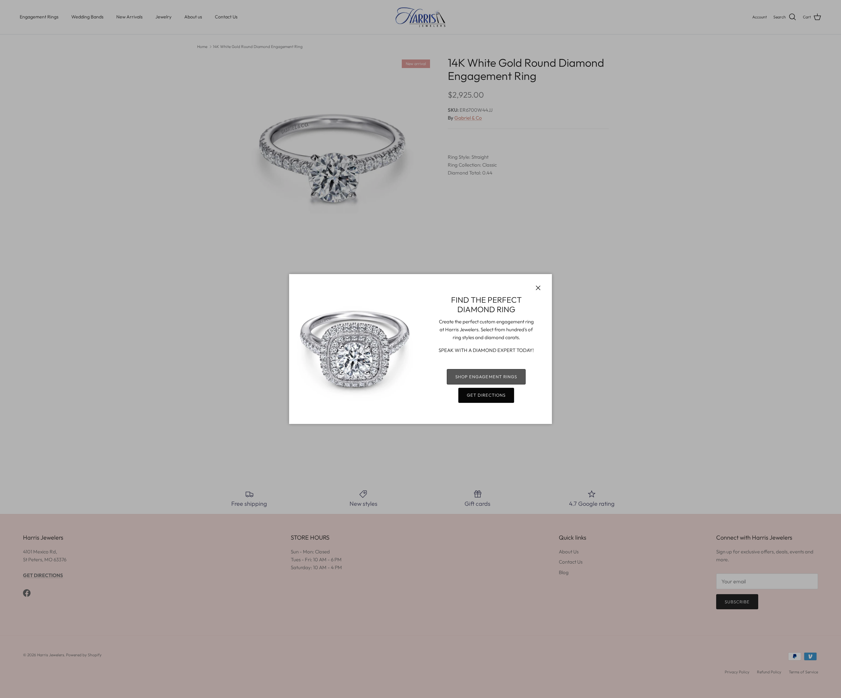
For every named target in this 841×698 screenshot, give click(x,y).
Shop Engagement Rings (486, 376)
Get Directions (486, 395)
